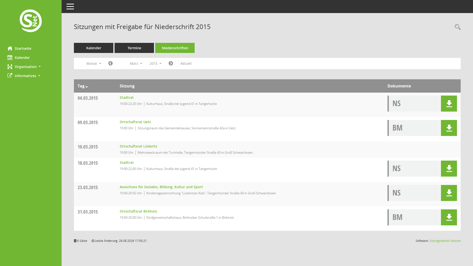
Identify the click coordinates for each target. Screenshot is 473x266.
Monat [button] (92, 63)
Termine (134, 48)
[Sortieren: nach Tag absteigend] (86, 86)
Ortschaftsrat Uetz (135, 121)
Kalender (22, 57)
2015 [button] (154, 63)
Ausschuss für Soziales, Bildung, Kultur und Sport (161, 186)
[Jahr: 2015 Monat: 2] (110, 63)
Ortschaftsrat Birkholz (138, 211)
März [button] (134, 63)
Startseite (23, 48)
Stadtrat (127, 97)
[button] (31, 66)
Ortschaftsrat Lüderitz (138, 146)
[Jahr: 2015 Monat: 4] (171, 63)
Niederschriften (175, 48)
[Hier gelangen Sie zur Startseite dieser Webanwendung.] (31, 21)
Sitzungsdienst (445, 241)
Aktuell (186, 63)
